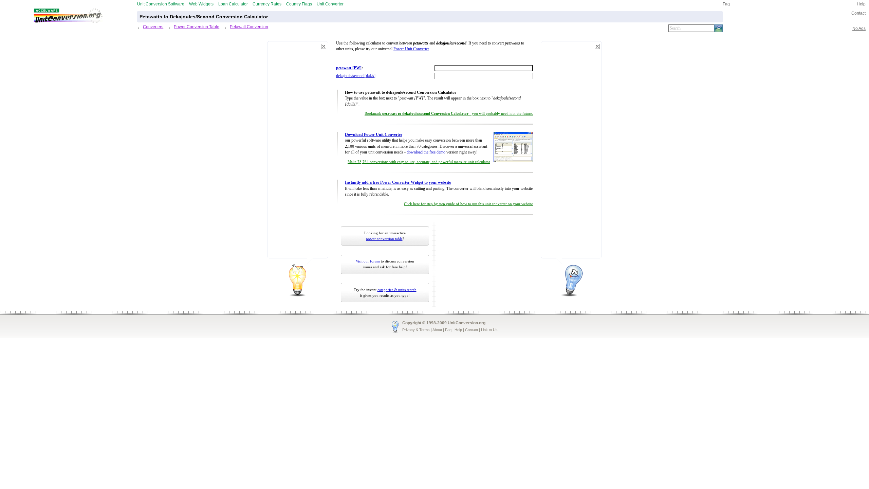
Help (861, 4)
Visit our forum (368, 261)
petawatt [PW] (349, 68)
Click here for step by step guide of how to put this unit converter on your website (468, 204)
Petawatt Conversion (249, 26)
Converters (153, 26)
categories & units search (397, 290)
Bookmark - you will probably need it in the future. (449, 113)
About (437, 330)
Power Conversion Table (196, 26)
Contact (858, 13)
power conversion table (384, 239)
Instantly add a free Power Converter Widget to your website (398, 182)
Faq (726, 4)
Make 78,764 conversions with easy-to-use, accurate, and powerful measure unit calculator (419, 162)
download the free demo (426, 152)
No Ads (859, 28)
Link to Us (489, 330)
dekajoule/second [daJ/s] (355, 76)
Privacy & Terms (416, 330)
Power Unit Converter (411, 49)
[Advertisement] (298, 153)
